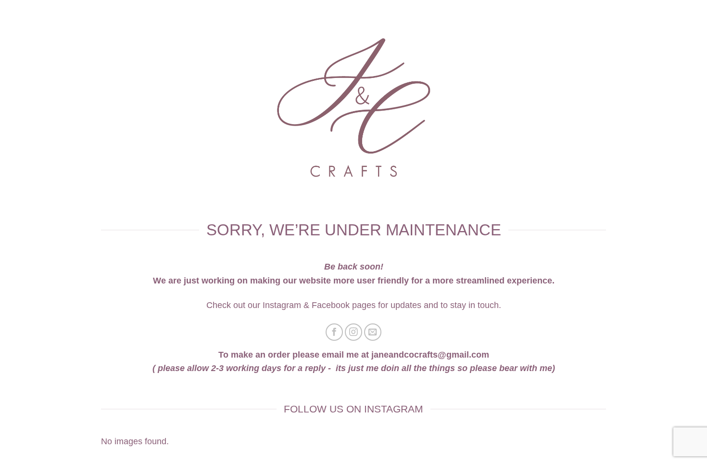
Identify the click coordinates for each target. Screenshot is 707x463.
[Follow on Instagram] (354, 332)
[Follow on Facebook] (334, 332)
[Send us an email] (373, 332)
